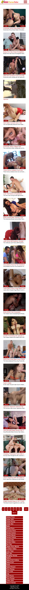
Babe (8, 526)
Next (14, 513)
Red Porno (10, 576)
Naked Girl (10, 562)
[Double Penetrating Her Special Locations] (14, 334)
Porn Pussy (10, 569)
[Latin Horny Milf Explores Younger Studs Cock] (14, 239)
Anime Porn (10, 517)
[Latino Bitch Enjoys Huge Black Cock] (14, 287)
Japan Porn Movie (12, 546)
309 (26, 509)
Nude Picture (10, 567)
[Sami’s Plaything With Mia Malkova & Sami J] (14, 476)
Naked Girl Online (12, 560)
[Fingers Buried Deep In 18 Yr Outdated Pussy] (14, 499)
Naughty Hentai (11, 555)
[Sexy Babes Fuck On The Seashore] (14, 263)
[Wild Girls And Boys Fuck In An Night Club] (14, 74)
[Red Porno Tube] (10, 2)
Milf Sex (9, 553)
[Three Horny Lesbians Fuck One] (14, 168)
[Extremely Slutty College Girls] (14, 145)
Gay (7, 573)
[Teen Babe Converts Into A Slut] (14, 121)
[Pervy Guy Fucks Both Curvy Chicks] (14, 357)
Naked (8, 558)
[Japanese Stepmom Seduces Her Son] (14, 405)
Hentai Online (11, 537)
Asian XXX (10, 519)
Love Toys (10, 551)
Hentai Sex (10, 540)
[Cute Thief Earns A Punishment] (14, 192)
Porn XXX (9, 571)
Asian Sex (9, 524)
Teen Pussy (10, 578)
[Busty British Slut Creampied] (14, 310)
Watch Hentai (11, 583)
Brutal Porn (10, 528)
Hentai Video (10, 542)
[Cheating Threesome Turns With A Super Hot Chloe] (14, 452)
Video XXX (10, 580)
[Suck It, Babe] (14, 381)
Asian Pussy (10, 521)
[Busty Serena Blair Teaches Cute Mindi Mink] (14, 216)
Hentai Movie (11, 535)
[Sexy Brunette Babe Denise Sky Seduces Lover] (14, 428)
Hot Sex (9, 544)
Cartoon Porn (11, 530)
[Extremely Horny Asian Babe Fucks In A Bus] (14, 26)
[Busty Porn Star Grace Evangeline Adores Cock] (14, 50)
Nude (8, 564)
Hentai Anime (11, 533)
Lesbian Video (11, 549)
